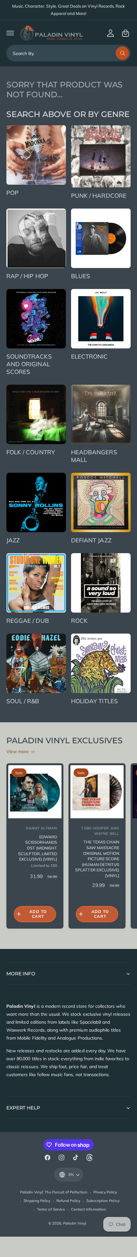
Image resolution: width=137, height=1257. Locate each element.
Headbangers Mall (94, 456)
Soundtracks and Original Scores (29, 364)
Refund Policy (68, 1200)
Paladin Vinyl (74, 1223)
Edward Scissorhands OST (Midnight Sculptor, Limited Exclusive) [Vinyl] (37, 848)
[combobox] (68, 53)
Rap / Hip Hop (27, 276)
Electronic (89, 356)
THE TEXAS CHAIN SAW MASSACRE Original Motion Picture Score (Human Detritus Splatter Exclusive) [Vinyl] (97, 858)
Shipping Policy (37, 1200)
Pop (12, 192)
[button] (10, 33)
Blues (80, 276)
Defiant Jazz (91, 540)
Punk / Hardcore (98, 195)
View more (17, 751)
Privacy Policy (105, 1192)
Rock (79, 620)
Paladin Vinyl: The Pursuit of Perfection (53, 1192)
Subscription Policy (102, 1200)
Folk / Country (30, 452)
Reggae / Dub (27, 620)
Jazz (13, 540)
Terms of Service (51, 1209)
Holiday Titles (94, 701)
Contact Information (88, 1209)
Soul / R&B (23, 701)
